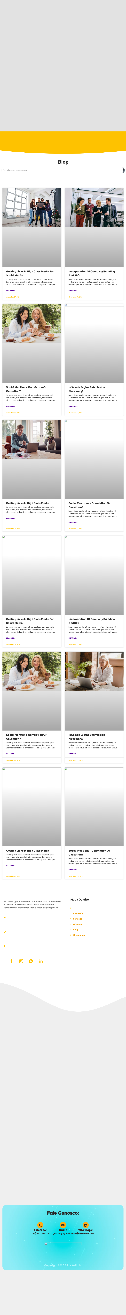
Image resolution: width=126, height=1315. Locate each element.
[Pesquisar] (124, 170)
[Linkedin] (38, 961)
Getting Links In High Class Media (27, 503)
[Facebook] (9, 961)
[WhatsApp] (28, 961)
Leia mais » (10, 290)
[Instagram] (19, 961)
